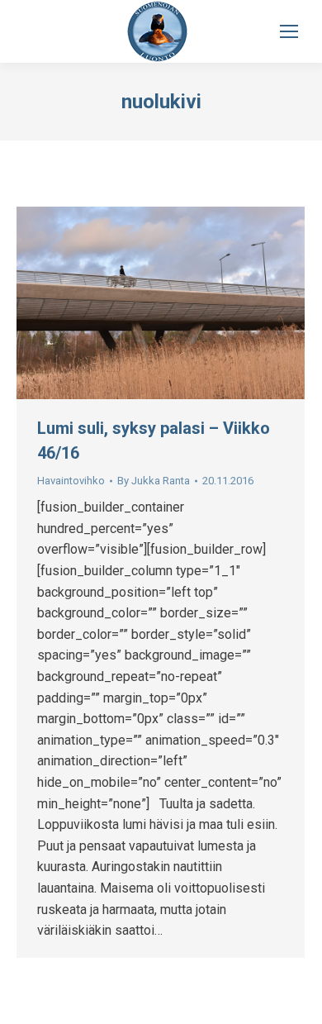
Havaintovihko (71, 480)
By (153, 480)
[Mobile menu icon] (288, 31)
